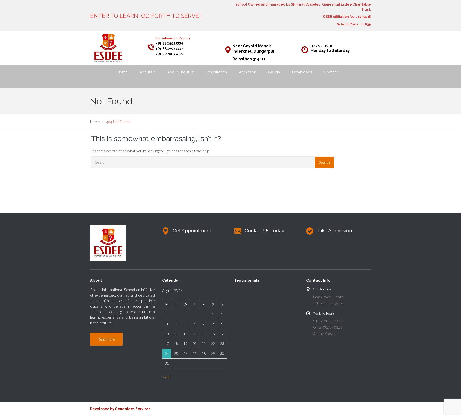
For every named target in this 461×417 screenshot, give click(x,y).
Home (122, 72)
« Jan (166, 376)
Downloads (302, 72)
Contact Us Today (264, 231)
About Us (147, 72)
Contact (331, 72)
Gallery (274, 72)
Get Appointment (192, 231)
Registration (216, 72)
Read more (106, 339)
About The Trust (180, 72)
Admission (247, 72)
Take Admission (334, 231)
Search (324, 162)
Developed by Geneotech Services (120, 409)
